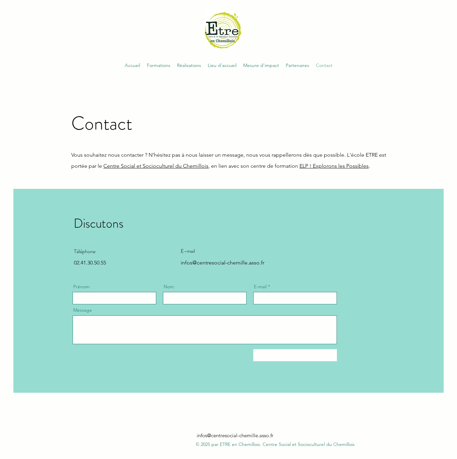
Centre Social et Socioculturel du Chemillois (155, 166)
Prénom (81, 286)
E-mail (260, 286)
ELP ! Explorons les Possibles (334, 166)
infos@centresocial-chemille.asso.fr (235, 435)
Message (82, 310)
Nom (169, 286)
